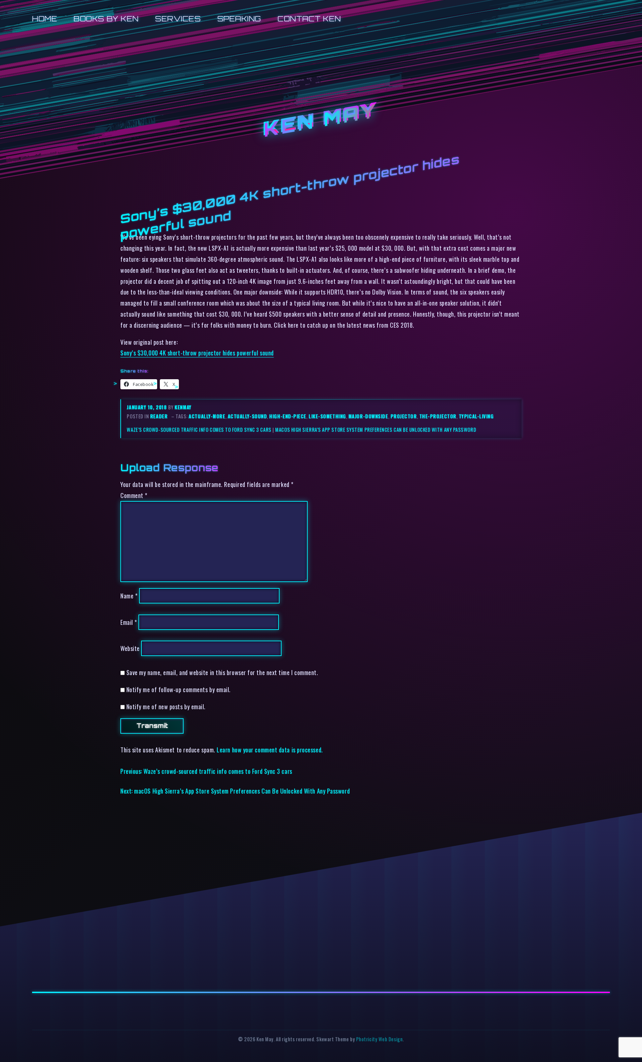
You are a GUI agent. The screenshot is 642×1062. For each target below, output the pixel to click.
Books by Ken (106, 18)
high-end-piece (287, 416)
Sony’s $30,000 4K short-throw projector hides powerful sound (197, 352)
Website (130, 648)
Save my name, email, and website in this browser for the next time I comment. (222, 672)
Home (44, 18)
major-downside (368, 416)
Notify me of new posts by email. (166, 706)
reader (159, 416)
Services (178, 18)
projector (404, 416)
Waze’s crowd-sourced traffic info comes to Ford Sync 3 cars (199, 429)
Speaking (239, 18)
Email (128, 622)
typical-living (476, 416)
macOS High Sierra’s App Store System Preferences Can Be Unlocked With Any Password (375, 429)
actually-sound (247, 416)
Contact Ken (309, 18)
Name (128, 595)
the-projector (437, 416)
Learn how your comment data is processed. (270, 749)
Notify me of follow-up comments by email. (178, 689)
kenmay (183, 407)
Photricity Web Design (379, 1039)
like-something (327, 416)
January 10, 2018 (147, 407)
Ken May (321, 120)
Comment (133, 495)
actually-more (207, 416)
